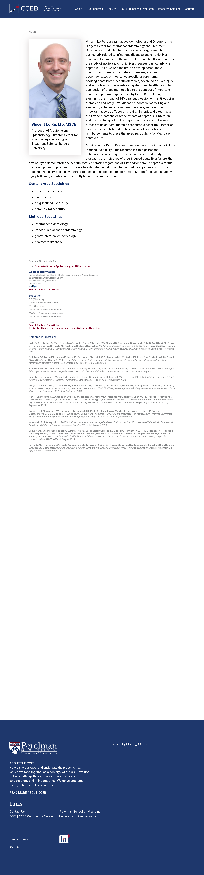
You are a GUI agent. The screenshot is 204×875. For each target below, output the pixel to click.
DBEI (13, 816)
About (78, 8)
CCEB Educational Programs (137, 8)
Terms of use (19, 839)
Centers (190, 8)
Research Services (169, 8)
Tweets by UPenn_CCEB (127, 744)
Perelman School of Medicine (80, 811)
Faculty (111, 8)
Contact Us (17, 811)
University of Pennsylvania (77, 816)
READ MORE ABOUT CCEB (27, 792)
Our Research (95, 8)
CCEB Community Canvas (36, 816)
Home (32, 31)
